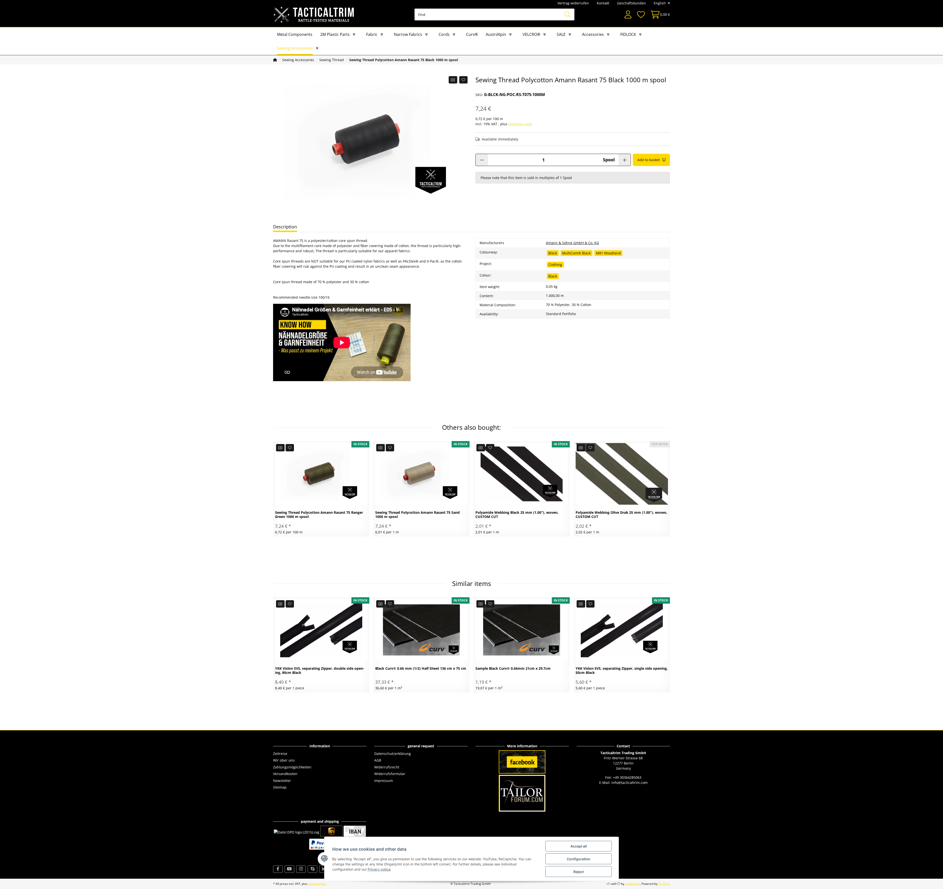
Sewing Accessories (295, 48)
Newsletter (282, 780)
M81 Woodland (608, 253)
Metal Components (294, 34)
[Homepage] (275, 59)
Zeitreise (280, 753)
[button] (628, 14)
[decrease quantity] (482, 160)
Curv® (472, 34)
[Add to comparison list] (453, 79)
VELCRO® (531, 34)
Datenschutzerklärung (392, 753)
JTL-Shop (664, 884)
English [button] (660, 3)
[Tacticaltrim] (314, 14)
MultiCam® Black (576, 253)
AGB (377, 760)
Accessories (593, 34)
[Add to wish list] (463, 79)
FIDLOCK (628, 34)
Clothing (555, 264)
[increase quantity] (625, 160)
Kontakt (603, 3)
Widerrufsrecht (386, 767)
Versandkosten (285, 773)
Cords (444, 34)
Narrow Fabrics (408, 34)
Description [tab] (285, 227)
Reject (578, 872)
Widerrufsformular (389, 773)
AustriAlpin (496, 34)
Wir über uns (284, 760)
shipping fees (317, 884)
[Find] (567, 14)
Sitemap (280, 787)
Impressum (383, 780)
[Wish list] (640, 14)
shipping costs (520, 124)
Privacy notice (379, 869)
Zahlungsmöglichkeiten (292, 767)
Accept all (578, 846)
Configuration (578, 859)
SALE (561, 34)
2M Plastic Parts (335, 34)
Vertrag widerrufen (573, 3)
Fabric (371, 34)
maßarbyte (632, 884)
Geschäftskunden (631, 3)
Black (552, 253)
